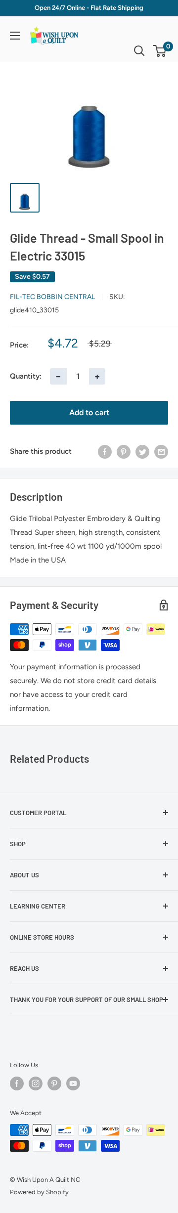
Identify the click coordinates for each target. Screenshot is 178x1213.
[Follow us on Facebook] (17, 1083)
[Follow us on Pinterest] (54, 1083)
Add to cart (89, 412)
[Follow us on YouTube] (73, 1083)
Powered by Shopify (39, 1192)
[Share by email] (161, 451)
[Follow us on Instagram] (36, 1083)
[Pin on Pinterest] (124, 451)
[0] (160, 51)
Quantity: (26, 376)
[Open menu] (15, 36)
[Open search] (139, 50)
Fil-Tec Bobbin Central (52, 297)
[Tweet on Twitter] (142, 451)
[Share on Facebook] (105, 451)
